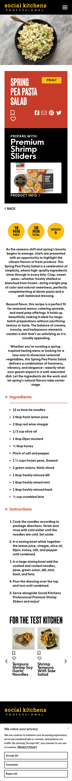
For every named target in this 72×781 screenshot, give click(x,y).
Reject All (11, 773)
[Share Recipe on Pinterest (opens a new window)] (50, 114)
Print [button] (52, 80)
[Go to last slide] (7, 661)
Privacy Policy (27, 747)
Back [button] (11, 209)
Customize (12, 764)
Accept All (12, 755)
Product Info (24, 195)
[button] (36, 399)
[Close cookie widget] (68, 728)
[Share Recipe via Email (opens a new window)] (43, 114)
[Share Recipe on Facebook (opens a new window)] (36, 114)
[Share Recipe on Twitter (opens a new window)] (58, 114)
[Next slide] (65, 661)
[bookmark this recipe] (13, 113)
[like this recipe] (14, 119)
